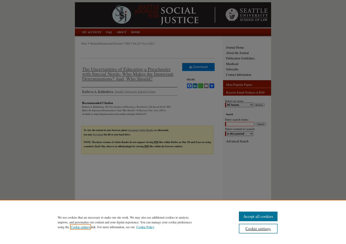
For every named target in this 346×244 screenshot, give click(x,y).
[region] (173, 222)
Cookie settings (80, 227)
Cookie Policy (145, 227)
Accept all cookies (258, 216)
